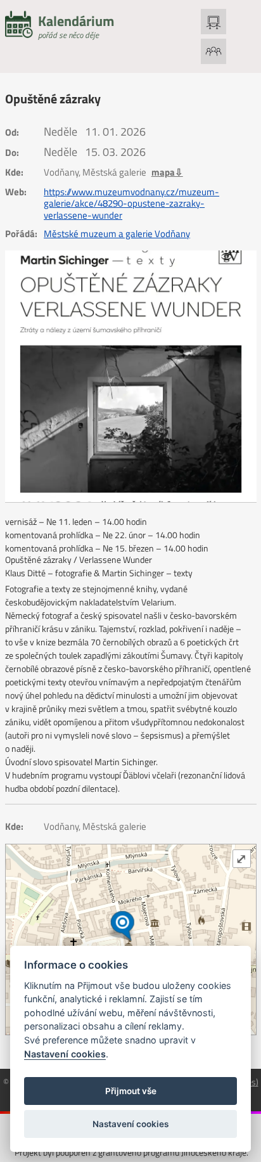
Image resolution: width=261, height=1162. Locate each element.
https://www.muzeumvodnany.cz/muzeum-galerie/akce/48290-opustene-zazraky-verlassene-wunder (131, 203)
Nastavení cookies (65, 1054)
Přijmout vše (130, 1091)
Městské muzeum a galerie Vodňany (117, 234)
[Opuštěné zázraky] (131, 376)
